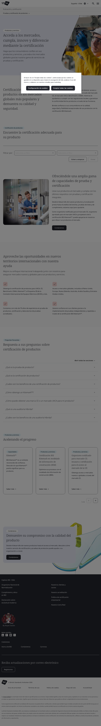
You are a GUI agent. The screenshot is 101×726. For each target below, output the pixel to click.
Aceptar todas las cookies (63, 88)
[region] (51, 83)
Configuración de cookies (38, 88)
